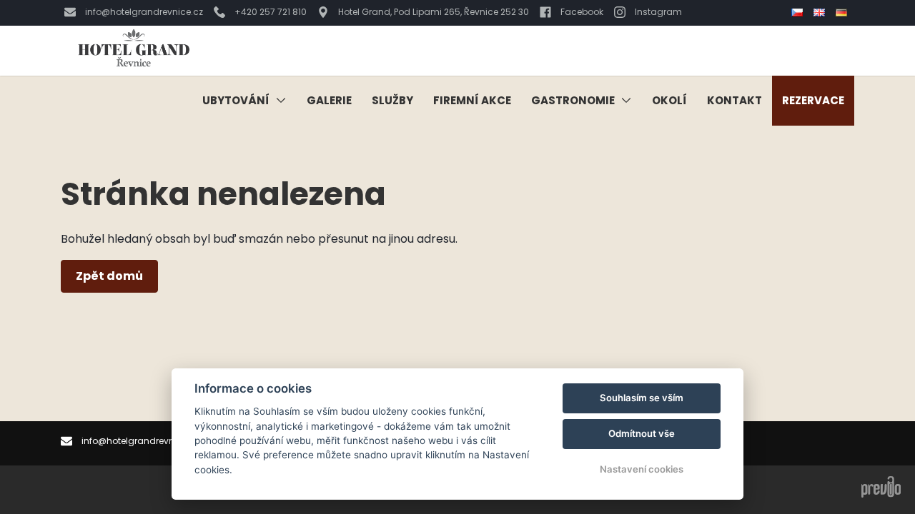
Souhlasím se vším (641, 397)
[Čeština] (798, 13)
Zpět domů (109, 276)
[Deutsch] (843, 12)
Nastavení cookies (641, 469)
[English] (821, 12)
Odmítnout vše (641, 433)
